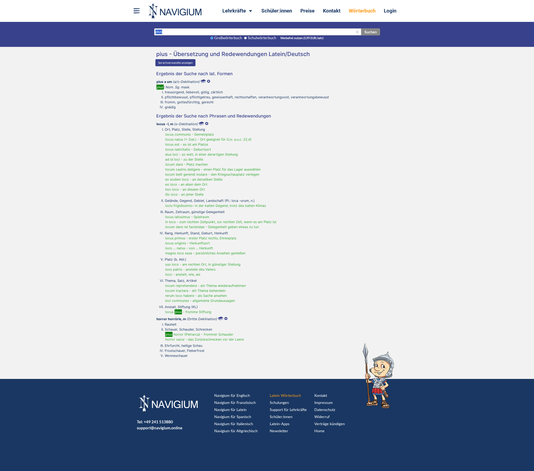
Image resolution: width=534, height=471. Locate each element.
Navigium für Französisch (235, 403)
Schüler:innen (276, 11)
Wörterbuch (362, 11)
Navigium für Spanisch (232, 417)
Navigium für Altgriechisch (236, 431)
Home (319, 431)
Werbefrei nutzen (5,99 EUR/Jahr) (302, 38)
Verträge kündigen (329, 424)
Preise (307, 11)
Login (390, 11)
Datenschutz (324, 410)
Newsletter (279, 431)
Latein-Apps (280, 424)
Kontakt (331, 11)
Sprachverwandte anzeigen (175, 62)
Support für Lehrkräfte (288, 410)
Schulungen (279, 403)
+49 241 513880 (158, 421)
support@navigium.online (159, 427)
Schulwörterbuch (262, 38)
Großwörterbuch (228, 38)
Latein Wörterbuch (285, 396)
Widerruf (322, 417)
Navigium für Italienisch (233, 424)
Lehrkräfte (234, 11)
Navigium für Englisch (232, 396)
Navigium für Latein (230, 410)
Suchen (370, 32)
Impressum (323, 403)
